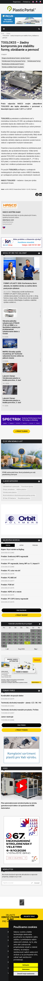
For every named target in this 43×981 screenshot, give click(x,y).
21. (27, 640)
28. (27, 643)
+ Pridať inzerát (21, 615)
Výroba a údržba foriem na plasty (13, 67)
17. (4, 640)
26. (15, 643)
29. (33, 643)
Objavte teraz (29, 916)
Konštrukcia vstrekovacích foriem (13, 64)
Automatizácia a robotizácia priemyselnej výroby (19, 495)
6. (21, 634)
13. (21, 637)
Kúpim (21, 545)
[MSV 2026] (21, 840)
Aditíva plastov (21, 489)
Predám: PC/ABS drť (8, 578)
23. (39, 640)
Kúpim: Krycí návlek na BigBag (12, 549)
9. (39, 634)
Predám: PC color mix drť (10, 571)
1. (33, 631)
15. (33, 637)
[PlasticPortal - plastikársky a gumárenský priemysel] (21, 9)
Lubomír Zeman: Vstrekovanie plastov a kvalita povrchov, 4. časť (12, 378)
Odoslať (36, 883)
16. (39, 637)
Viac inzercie (21, 610)
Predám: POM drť (7, 585)
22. (33, 640)
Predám (35, 545)
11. (10, 637)
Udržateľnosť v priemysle (11, 486)
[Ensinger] (21, 750)
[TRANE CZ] (21, 242)
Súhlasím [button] (25, 965)
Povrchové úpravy (27, 486)
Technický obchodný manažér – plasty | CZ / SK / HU (21, 703)
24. (4, 643)
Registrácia (16, 2)
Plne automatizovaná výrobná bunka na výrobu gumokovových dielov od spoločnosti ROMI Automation (19, 805)
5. (15, 634)
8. (33, 634)
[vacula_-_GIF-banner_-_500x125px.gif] (21, 19)
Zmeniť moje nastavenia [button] (25, 973)
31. (4, 646)
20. (21, 640)
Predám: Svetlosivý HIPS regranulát (14, 557)
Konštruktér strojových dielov (12, 696)
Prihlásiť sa (26, 2)
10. (4, 637)
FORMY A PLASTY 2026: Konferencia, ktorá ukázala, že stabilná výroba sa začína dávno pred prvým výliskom (20, 285)
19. (15, 640)
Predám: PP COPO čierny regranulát (14, 599)
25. (10, 643)
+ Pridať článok (21, 431)
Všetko (8, 545)
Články (8, 33)
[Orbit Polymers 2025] (21, 519)
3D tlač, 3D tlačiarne (9, 498)
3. (4, 634)
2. (39, 631)
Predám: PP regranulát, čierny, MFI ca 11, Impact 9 (20, 564)
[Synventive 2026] (21, 420)
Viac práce (21, 725)
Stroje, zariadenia (9, 489)
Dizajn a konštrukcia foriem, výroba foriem (16, 58)
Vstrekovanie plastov (10, 492)
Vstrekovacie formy (33, 61)
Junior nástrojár (7, 717)
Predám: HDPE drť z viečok (11, 592)
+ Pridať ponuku (21, 730)
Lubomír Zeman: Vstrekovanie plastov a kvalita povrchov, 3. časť (12, 400)
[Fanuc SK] (21, 670)
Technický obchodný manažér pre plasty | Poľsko (20, 710)
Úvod (2, 33)
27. (21, 643)
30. (39, 643)
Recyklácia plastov (24, 498)
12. (15, 637)
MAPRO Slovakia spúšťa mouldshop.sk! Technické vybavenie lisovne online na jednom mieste (13, 355)
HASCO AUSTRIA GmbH (11, 212)
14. (27, 637)
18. (10, 640)
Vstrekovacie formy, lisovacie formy (13, 61)
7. (27, 634)
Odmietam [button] (26, 969)
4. (9, 634)
